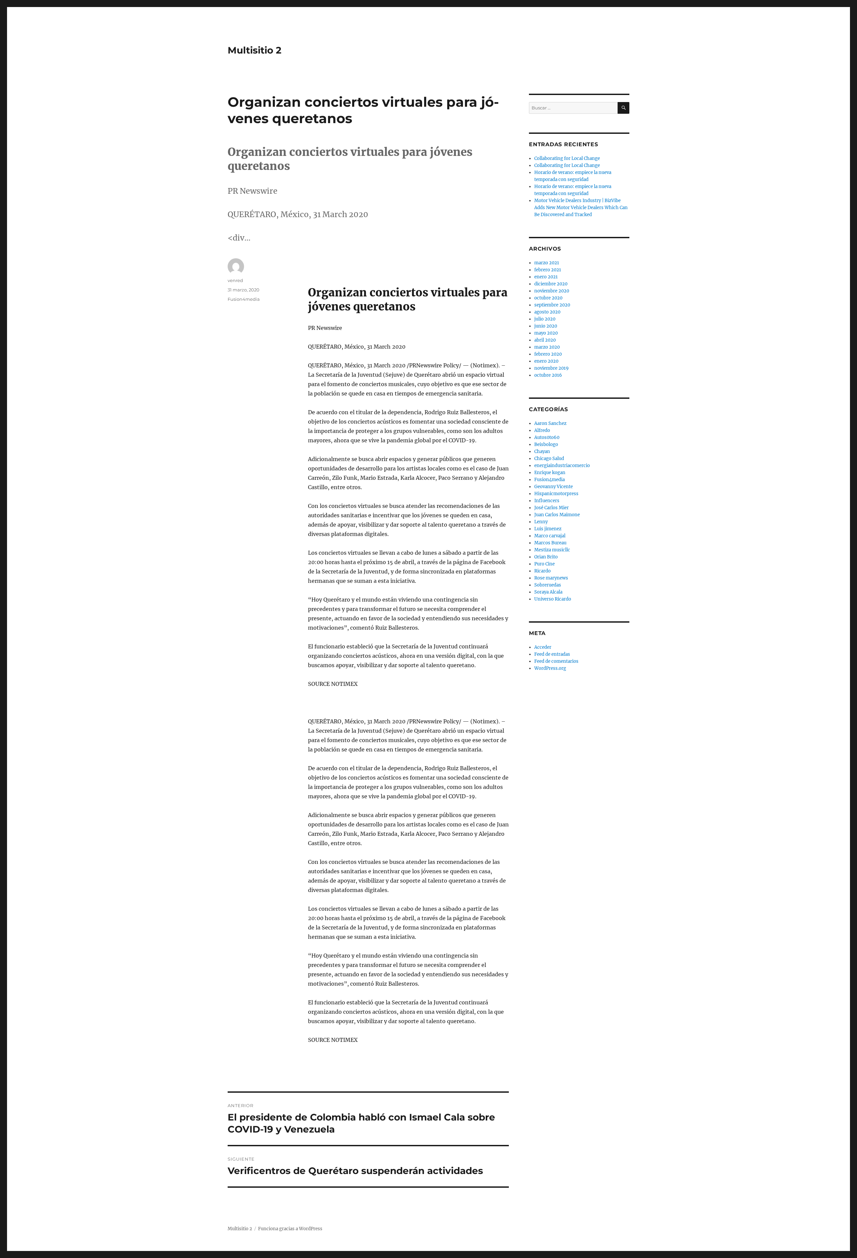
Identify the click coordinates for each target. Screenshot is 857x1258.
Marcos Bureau (550, 543)
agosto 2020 (547, 312)
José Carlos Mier (551, 508)
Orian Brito (546, 557)
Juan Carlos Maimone (557, 515)
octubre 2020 (548, 298)
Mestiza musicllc (552, 550)
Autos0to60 (546, 437)
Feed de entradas (552, 654)
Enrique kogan (549, 472)
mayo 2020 (546, 333)
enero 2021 (546, 277)
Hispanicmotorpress (556, 494)
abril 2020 (545, 340)
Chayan (542, 451)
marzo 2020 (547, 347)
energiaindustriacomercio (562, 465)
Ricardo (542, 571)
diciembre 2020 (550, 284)
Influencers (546, 501)
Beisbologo (546, 444)
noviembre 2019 (551, 368)
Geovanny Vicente (553, 486)
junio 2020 (545, 326)
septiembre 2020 (552, 305)
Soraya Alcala (548, 592)
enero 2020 (546, 361)
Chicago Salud (549, 458)
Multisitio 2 (255, 50)
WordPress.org (550, 668)
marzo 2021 (546, 263)
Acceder (542, 647)
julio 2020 (544, 319)
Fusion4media (244, 299)
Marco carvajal (549, 536)
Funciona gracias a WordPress (290, 1229)
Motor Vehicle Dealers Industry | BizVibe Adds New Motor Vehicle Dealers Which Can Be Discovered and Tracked (581, 207)
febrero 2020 (548, 354)
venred (235, 280)
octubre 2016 (548, 375)
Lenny (541, 522)
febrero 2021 (547, 270)
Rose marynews (551, 578)
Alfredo (542, 430)
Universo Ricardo (552, 599)
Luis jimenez (547, 529)
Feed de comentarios (556, 661)
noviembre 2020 (551, 291)
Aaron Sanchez (550, 423)
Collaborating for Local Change (567, 158)
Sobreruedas (547, 585)
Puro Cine (544, 564)
